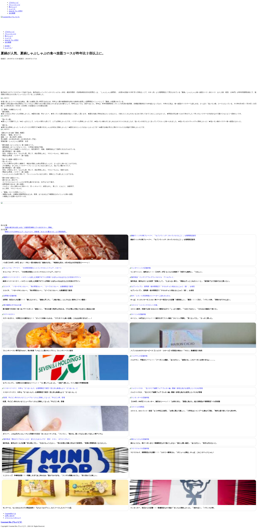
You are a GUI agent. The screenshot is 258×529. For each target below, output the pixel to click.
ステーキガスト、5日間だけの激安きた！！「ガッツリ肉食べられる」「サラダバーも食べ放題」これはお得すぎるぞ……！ (47, 318)
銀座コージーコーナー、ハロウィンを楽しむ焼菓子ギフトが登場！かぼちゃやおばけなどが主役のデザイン (41, 281)
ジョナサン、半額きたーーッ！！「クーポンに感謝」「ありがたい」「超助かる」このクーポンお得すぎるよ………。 (173, 360)
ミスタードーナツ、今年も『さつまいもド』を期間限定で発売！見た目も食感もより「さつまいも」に (40, 392)
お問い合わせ (10, 516)
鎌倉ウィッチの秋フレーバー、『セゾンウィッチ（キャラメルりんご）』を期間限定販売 (163, 239)
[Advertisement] (37, 24)
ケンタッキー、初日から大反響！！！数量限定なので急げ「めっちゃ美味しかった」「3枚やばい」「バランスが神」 (173, 508)
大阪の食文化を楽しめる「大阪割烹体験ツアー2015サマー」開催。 (29, 227)
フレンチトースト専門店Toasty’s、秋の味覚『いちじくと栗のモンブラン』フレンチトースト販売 (38, 350)
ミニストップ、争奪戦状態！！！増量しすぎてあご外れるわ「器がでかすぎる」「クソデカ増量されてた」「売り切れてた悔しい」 (50, 475)
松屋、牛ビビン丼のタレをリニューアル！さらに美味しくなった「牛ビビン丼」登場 (33, 401)
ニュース (12, 9)
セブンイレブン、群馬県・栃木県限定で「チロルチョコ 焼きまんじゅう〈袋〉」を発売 (162, 290)
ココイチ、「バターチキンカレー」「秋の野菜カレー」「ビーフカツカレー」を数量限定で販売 (37, 290)
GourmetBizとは (10, 513)
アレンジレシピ (14, 5)
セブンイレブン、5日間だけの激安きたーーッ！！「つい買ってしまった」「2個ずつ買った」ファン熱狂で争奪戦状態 (45, 383)
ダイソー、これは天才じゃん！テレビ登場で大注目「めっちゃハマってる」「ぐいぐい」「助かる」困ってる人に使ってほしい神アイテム (53, 434)
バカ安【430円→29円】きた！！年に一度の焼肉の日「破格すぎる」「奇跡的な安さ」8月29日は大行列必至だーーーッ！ (46, 262)
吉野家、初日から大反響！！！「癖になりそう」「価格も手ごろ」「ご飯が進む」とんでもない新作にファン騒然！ (45, 300)
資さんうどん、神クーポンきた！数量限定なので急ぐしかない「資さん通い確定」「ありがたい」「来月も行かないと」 (174, 443)
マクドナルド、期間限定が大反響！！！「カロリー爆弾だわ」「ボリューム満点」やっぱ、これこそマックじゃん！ (172, 452)
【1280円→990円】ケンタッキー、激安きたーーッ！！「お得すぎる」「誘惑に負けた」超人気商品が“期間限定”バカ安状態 (175, 401)
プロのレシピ (14, 2)
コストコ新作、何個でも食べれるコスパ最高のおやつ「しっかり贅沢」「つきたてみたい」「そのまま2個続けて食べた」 (174, 309)
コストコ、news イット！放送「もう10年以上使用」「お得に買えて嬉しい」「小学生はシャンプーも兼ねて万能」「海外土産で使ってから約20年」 (184, 411)
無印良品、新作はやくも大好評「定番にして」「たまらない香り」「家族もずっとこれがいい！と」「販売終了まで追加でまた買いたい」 (180, 281)
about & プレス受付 (15, 11)
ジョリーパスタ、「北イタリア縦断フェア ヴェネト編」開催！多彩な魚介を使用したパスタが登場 (166, 392)
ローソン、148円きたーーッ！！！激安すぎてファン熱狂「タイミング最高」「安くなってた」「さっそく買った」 (172, 318)
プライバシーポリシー (13, 518)
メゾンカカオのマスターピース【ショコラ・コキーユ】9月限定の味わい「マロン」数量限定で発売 (166, 350)
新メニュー (13, 7)
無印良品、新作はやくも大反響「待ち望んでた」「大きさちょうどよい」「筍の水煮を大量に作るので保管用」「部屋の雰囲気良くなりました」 (55, 443)
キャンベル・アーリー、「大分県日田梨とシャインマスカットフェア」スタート (32, 272)
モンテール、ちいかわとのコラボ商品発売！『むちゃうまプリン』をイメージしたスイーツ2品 (37, 508)
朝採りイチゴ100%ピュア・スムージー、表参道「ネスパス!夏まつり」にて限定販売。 (36, 232)
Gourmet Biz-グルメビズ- (11, 522)
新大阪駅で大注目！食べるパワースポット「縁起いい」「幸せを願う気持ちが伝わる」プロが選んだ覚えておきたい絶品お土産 (49, 309)
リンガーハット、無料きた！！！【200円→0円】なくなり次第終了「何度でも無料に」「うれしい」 (167, 272)
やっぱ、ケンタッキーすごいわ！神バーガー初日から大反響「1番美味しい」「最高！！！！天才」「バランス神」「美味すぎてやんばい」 (181, 300)
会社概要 (12, 13)
